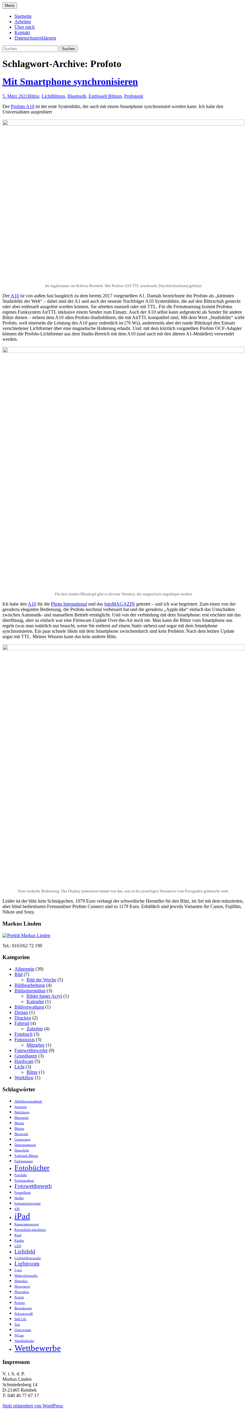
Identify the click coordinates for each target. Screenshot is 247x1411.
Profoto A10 (22, 106)
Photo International (69, 603)
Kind (17, 1235)
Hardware (23, 1061)
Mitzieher (36, 1045)
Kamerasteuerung (26, 1224)
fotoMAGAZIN (119, 603)
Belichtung (22, 1112)
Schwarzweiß (23, 1313)
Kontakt (22, 32)
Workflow (24, 1077)
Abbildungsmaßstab (28, 1101)
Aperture (20, 1107)
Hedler (19, 1198)
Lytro (18, 1270)
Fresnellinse (22, 1192)
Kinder (19, 1240)
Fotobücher (31, 1167)
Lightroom (26, 1263)
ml (140, 96)
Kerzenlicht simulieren (30, 1229)
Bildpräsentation (29, 990)
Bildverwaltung (29, 1006)
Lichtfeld (24, 1251)
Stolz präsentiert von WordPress (32, 1405)
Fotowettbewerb (33, 1186)
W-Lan (19, 1335)
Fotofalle (20, 1175)
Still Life (20, 1319)
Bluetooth (76, 96)
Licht (47, 96)
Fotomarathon (24, 1180)
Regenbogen (23, 1308)
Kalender (35, 1001)
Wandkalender (24, 1340)
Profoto (131, 96)
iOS (17, 1209)
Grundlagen (25, 1055)
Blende (19, 1123)
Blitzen (58, 96)
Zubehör (35, 1028)
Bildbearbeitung (29, 985)
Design (21, 1012)
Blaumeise (21, 1117)
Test (17, 1324)
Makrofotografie (26, 1275)
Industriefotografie (27, 1203)
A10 (15, 295)
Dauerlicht (21, 1150)
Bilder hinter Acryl (44, 996)
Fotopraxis (24, 1039)
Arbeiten (22, 21)
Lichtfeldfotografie (27, 1258)
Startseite (23, 16)
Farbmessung (23, 1161)
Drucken (22, 1017)
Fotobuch (23, 1034)
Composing (22, 1139)
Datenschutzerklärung (35, 37)
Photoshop (21, 1292)
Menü (9, 5)
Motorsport (22, 1286)
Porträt (19, 1297)
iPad (22, 1216)
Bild (18, 974)
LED (17, 1246)
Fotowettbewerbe (31, 1050)
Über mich (24, 27)
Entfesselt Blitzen (105, 96)
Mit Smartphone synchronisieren (70, 81)
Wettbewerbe (37, 1348)
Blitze (33, 96)
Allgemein (24, 968)
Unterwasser (22, 1330)
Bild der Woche (41, 979)
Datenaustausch (25, 1145)
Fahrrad (21, 1023)
